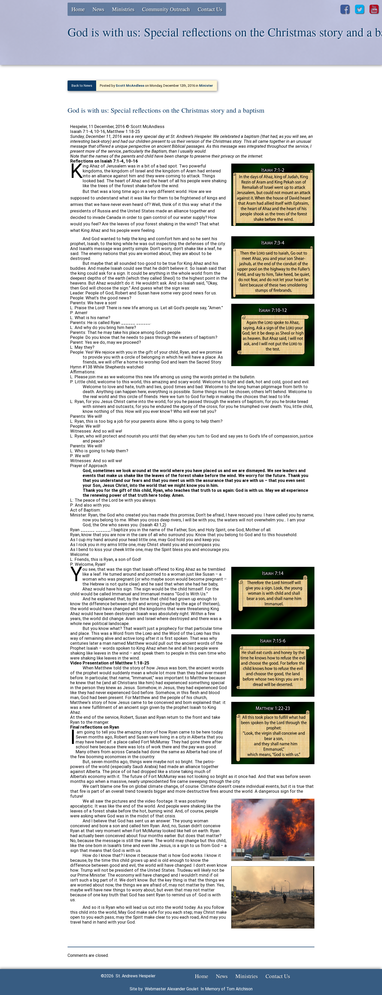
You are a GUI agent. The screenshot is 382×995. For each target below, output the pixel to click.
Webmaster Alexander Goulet (172, 988)
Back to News (81, 86)
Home (78, 9)
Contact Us (210, 9)
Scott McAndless (130, 86)
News (98, 9)
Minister (206, 86)
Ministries (123, 9)
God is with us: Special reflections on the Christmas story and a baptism (166, 110)
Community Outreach (166, 9)
